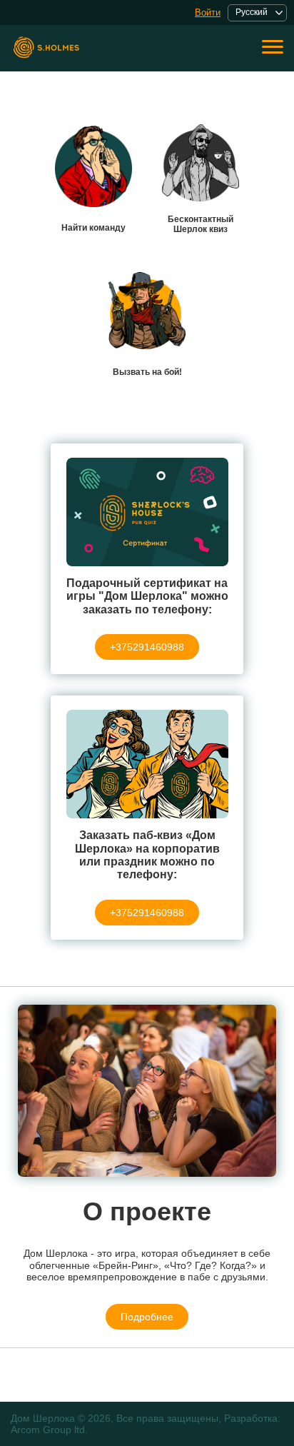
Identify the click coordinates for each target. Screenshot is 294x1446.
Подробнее (147, 1316)
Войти (207, 12)
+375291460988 (147, 647)
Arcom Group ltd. (49, 1429)
